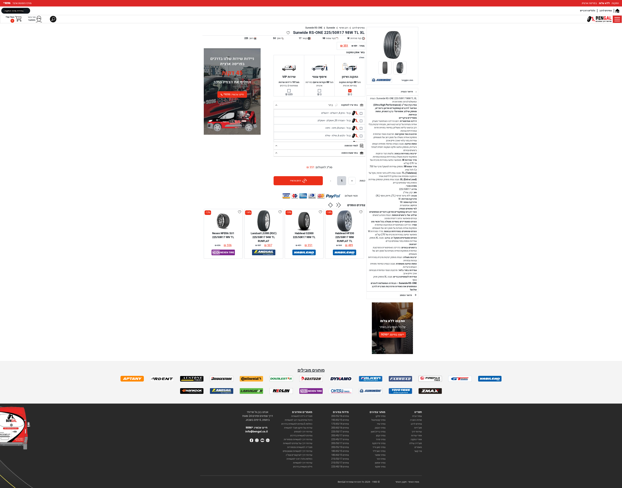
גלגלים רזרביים (587, 10)
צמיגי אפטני (380, 455)
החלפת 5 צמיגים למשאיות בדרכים (296, 424)
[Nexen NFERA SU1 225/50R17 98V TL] (223, 220)
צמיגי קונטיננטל (378, 420)
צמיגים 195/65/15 (340, 420)
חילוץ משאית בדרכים (302, 466)
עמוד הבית (417, 416)
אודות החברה (416, 420)
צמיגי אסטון (380, 462)
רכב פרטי (343, 27)
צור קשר (418, 451)
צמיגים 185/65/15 (340, 451)
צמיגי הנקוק (380, 427)
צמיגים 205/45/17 (340, 435)
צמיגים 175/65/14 (340, 424)
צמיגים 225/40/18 (340, 466)
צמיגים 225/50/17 (340, 431)
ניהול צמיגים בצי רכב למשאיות (298, 420)
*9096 (7, 3)
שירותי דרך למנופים (303, 431)
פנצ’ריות (418, 427)
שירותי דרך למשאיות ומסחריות (298, 439)
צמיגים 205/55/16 (340, 416)
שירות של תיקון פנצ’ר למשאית (298, 427)
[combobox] (322, 105)
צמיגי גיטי (381, 459)
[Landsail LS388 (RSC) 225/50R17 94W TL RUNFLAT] (263, 220)
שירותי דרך (417, 431)
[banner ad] (232, 117)
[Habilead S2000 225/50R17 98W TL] (304, 220)
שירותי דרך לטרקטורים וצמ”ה (299, 455)
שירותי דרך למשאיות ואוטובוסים (297, 451)
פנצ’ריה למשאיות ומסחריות (299, 447)
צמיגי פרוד (380, 439)
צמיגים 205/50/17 (340, 443)
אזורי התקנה (416, 439)
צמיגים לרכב (605, 10)
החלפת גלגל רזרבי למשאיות (299, 459)
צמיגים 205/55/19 (340, 447)
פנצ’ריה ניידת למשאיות (301, 416)
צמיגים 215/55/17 (340, 462)
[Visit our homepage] (617, 11)
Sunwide (330, 27)
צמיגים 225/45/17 (340, 439)
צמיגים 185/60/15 (340, 455)
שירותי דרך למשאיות (302, 462)
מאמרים (418, 447)
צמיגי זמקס (380, 466)
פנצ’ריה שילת (415, 443)
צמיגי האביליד (379, 451)
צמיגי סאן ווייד (379, 447)
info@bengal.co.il (256, 431)
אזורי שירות (416, 435)
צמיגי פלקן (380, 416)
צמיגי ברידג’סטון (378, 431)
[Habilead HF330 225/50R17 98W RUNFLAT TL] (344, 220)
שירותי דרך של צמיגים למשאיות (297, 443)
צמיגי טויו (381, 424)
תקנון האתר (401, 481)
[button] (338, 205)
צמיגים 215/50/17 (340, 459)
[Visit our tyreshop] (599, 19)
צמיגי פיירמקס (378, 443)
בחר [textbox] (330, 105)
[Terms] (132, 379)
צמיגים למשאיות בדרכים (301, 435)
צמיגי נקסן (380, 435)
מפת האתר (413, 481)
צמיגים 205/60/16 (340, 427)
